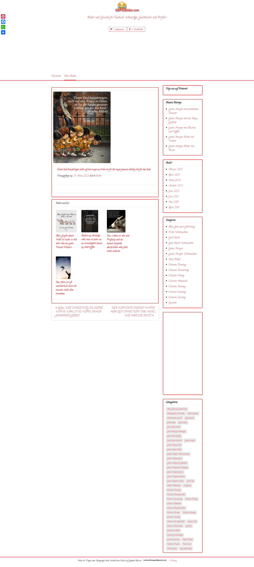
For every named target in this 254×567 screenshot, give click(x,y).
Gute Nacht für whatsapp (176, 431)
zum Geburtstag (185, 548)
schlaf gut (187, 485)
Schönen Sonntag (177, 297)
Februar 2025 (175, 169)
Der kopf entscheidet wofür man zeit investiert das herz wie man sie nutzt (132, 312)
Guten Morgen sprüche (175, 481)
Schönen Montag (177, 286)
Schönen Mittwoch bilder (176, 508)
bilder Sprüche (193, 413)
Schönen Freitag (176, 276)
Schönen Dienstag (177, 265)
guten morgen (190, 440)
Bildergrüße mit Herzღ (175, 413)
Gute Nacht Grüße (174, 436)
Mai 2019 (173, 202)
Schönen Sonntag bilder (175, 521)
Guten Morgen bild (174, 445)
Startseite (56, 76)
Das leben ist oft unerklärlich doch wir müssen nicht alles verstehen (66, 288)
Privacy (174, 560)
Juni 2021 (173, 197)
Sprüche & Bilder (173, 530)
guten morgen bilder (174, 449)
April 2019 (174, 207)
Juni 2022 (174, 191)
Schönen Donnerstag (179, 270)
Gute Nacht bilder (173, 427)
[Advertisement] (127, 52)
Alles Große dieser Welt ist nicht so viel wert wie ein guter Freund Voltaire (66, 241)
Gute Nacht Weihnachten (181, 243)
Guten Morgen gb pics (175, 472)
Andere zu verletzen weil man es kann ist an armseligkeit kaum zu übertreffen (91, 241)
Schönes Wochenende (174, 526)
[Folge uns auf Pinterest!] (118, 31)
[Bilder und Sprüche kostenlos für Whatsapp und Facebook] (127, 6)
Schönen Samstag (177, 292)
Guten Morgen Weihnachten (183, 254)
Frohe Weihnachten (178, 232)
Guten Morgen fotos (174, 458)
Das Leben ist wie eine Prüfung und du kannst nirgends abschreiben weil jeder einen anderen (118, 243)
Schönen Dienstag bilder (176, 494)
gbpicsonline (189, 418)
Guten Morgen (176, 248)
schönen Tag (192, 521)
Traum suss (187, 544)
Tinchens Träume (173, 544)
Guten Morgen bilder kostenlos (178, 454)
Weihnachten (172, 548)
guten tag (190, 481)
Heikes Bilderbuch (173, 485)
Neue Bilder (70, 76)
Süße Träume (187, 539)
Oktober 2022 (176, 186)
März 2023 (174, 180)
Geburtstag (171, 422)
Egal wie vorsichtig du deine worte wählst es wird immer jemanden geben (79, 312)
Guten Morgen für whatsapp (177, 467)
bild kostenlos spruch (174, 418)
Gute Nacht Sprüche (174, 440)
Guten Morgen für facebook (177, 463)
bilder (98, 176)
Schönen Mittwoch (178, 281)
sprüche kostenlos (173, 539)
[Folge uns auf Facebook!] (136, 31)
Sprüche (172, 303)
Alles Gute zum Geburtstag (182, 227)
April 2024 (174, 175)
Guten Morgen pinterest (176, 476)
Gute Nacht (174, 238)
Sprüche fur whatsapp (175, 535)
